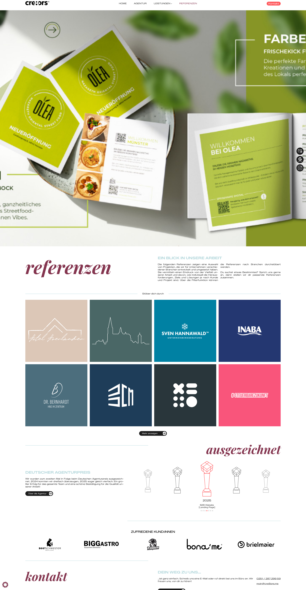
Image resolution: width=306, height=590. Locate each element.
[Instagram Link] (300, 167)
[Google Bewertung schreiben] (300, 159)
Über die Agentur (37, 493)
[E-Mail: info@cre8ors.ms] (300, 151)
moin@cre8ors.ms (267, 583)
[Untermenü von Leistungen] (171, 3)
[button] (201, 510)
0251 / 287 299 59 (269, 578)
